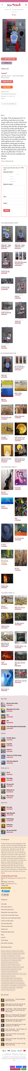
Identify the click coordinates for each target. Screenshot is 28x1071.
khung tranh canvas (13, 962)
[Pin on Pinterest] (10, 104)
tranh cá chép (23, 973)
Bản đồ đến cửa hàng (7, 943)
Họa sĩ (15, 958)
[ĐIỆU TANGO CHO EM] (21, 673)
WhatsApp (24, 1069)
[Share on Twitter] (5, 104)
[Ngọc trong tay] (7, 677)
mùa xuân (4, 971)
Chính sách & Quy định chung (9, 915)
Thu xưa (3, 606)
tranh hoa (13, 976)
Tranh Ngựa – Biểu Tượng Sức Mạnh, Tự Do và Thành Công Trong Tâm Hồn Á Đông (15, 1010)
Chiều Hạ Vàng (5, 626)
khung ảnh (13, 969)
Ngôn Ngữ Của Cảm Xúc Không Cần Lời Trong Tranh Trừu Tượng (15, 1004)
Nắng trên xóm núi (20, 607)
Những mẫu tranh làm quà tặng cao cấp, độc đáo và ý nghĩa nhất (15, 1020)
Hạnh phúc (18, 487)
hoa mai (18, 955)
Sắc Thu (17, 568)
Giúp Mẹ (17, 296)
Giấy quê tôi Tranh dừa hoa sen (6, 459)
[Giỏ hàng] (26, 5)
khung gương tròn (6, 960)
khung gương (21, 958)
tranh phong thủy (20, 983)
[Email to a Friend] (7, 104)
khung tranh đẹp (5, 969)
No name (3, 544)
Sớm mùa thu (4, 561)
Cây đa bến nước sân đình (17, 951)
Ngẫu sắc (3, 399)
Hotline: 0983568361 (15, 1069)
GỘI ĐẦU (3, 346)
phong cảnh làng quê (12, 971)
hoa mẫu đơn (4, 958)
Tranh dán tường (5, 976)
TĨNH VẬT (4, 375)
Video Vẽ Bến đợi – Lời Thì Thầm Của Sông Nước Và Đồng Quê (16, 1029)
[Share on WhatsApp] (18, 104)
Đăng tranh (4, 929)
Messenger (12, 1066)
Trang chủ (8, 9)
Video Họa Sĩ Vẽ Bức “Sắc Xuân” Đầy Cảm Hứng (15, 1039)
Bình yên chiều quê (6, 951)
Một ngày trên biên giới (20, 663)
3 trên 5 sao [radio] (7, 176)
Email (5, 203)
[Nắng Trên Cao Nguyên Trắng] (7, 636)
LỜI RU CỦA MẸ (5, 271)
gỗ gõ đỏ (9, 953)
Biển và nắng (18, 393)
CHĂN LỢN (18, 321)
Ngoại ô (3, 506)
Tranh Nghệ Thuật (17, 9)
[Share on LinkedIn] (13, 104)
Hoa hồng (4, 955)
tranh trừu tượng (21, 985)
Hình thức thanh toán (7, 909)
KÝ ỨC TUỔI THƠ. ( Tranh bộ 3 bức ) (20, 367)
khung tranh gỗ (15, 964)
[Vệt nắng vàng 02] (21, 617)
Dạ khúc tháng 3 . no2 (20, 646)
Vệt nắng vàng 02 (19, 623)
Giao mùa (4, 953)
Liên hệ (3, 937)
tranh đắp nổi (19, 987)
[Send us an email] (7, 895)
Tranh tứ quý (4, 987)
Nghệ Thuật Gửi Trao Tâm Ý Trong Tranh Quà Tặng (15, 1044)
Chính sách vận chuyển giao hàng (11, 918)
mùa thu (19, 969)
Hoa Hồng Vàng (11, 955)
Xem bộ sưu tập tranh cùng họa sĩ (8, 93)
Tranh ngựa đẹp (5, 980)
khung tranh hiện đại (6, 967)
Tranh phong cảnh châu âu (16, 980)
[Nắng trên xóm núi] (21, 600)
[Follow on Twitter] (5, 895)
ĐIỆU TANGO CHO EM (20, 681)
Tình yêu (3, 989)
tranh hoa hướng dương (7, 978)
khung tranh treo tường (18, 967)
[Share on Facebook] (2, 104)
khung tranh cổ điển (6, 964)
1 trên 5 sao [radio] (6, 174)
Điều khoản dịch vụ (6, 907)
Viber (24, 1066)
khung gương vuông (16, 960)
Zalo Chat (19, 1066)
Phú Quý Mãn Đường (6, 973)
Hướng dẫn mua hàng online (9, 912)
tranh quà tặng (13, 985)
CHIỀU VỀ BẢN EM (6, 312)
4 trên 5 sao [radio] (7, 178)
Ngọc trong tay (5, 689)
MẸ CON (3, 492)
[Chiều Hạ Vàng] (7, 618)
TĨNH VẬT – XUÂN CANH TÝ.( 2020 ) (6, 246)
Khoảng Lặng (4, 586)
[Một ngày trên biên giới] (21, 655)
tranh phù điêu (5, 985)
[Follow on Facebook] (2, 895)
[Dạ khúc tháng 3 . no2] (21, 637)
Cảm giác (3, 437)
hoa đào (10, 958)
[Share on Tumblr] (15, 104)
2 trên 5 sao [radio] (14, 174)
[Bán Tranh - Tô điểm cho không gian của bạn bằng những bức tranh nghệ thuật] (14, 4)
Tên (4, 196)
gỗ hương (14, 953)
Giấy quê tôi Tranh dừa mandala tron (20, 438)
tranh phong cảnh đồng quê (8, 983)
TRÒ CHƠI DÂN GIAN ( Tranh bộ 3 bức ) (21, 263)
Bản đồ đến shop (6, 1054)
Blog (2, 934)
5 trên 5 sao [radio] (7, 181)
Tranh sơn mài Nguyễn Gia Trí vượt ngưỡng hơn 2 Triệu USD (15, 1025)
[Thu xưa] (7, 599)
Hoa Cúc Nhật (21, 953)
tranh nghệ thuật (18, 978)
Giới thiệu (4, 904)
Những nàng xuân (19, 416)
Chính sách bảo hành (7, 920)
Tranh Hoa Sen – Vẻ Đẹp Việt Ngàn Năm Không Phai (15, 1000)
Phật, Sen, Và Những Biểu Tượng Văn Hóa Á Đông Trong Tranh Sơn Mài (15, 1015)
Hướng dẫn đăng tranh (7, 932)
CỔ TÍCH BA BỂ (5, 287)
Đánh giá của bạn (8, 172)
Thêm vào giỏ (7, 81)
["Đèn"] (7, 655)
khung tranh (4, 962)
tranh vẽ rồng (12, 987)
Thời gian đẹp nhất (6, 417)
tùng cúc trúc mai (11, 989)
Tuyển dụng (4, 940)
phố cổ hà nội (15, 973)
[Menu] (2, 5)
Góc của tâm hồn (19, 538)
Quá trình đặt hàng (6, 923)
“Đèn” (2, 662)
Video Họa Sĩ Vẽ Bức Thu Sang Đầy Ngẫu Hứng (15, 1034)
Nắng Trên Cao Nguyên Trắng (5, 644)
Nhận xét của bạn (8, 184)
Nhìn (16, 518)
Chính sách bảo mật (6, 926)
